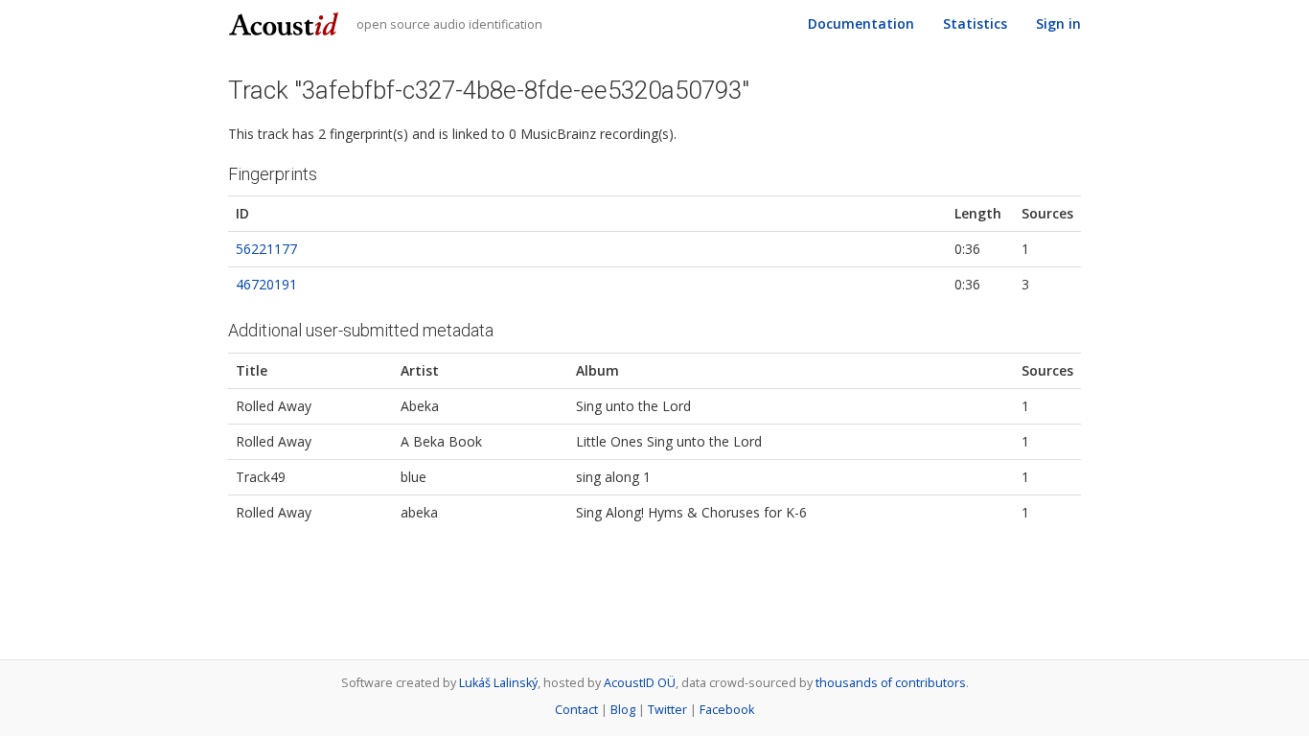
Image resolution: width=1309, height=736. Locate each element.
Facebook (727, 710)
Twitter (667, 710)
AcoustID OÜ (640, 683)
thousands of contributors (890, 683)
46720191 (266, 284)
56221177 (266, 249)
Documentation (861, 23)
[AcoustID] (286, 22)
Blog (622, 710)
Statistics (975, 23)
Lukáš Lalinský (498, 683)
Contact (576, 710)
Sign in (1058, 23)
